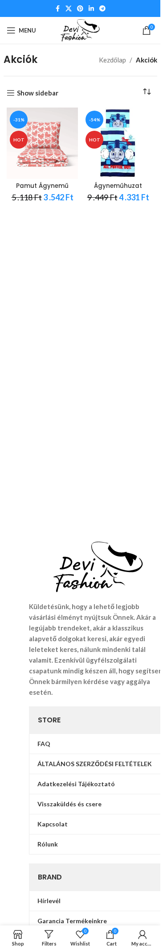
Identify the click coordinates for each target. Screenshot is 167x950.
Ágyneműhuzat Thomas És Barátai (118, 190)
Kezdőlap (112, 60)
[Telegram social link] (102, 9)
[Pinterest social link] (80, 9)
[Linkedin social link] (91, 9)
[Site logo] (80, 29)
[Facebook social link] (57, 9)
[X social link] (68, 9)
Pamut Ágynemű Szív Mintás (42, 190)
